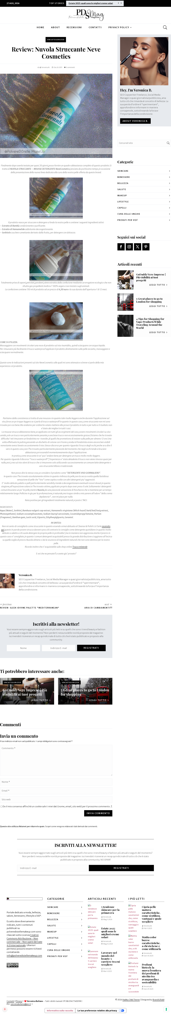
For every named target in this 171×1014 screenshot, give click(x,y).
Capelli (122, 208)
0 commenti (70, 67)
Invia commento (98, 813)
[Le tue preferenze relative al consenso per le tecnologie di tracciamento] (166, 1009)
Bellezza (123, 183)
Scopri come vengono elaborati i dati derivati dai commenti (71, 826)
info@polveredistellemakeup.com (24, 955)
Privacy (19, 1001)
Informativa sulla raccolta (60, 1010)
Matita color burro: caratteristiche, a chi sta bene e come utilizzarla (151, 943)
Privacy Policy (118, 27)
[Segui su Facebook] (121, 246)
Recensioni (74, 27)
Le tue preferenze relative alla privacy (97, 1010)
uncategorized (56, 40)
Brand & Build (158, 1000)
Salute (121, 189)
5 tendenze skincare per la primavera (110, 909)
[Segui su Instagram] (129, 246)
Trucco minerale (79, 546)
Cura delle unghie (128, 214)
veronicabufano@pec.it (21, 1004)
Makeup (122, 195)
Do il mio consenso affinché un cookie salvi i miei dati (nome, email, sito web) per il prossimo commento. (57, 806)
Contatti (95, 27)
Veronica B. (45, 67)
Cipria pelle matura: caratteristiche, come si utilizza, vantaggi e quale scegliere (152, 914)
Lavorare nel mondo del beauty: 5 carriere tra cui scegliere (110, 958)
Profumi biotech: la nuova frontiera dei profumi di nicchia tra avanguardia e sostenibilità (151, 973)
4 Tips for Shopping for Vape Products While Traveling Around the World (150, 323)
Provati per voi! (127, 220)
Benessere (123, 177)
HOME (40, 27)
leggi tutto (39, 700)
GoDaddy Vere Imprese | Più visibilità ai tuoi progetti (25, 692)
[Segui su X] (137, 246)
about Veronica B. (135, 121)
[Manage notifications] (5, 1009)
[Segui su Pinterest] (145, 246)
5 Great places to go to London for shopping (85, 692)
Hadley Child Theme (131, 1000)
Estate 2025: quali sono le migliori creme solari (91, 3)
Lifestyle (123, 202)
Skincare (123, 171)
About (55, 27)
